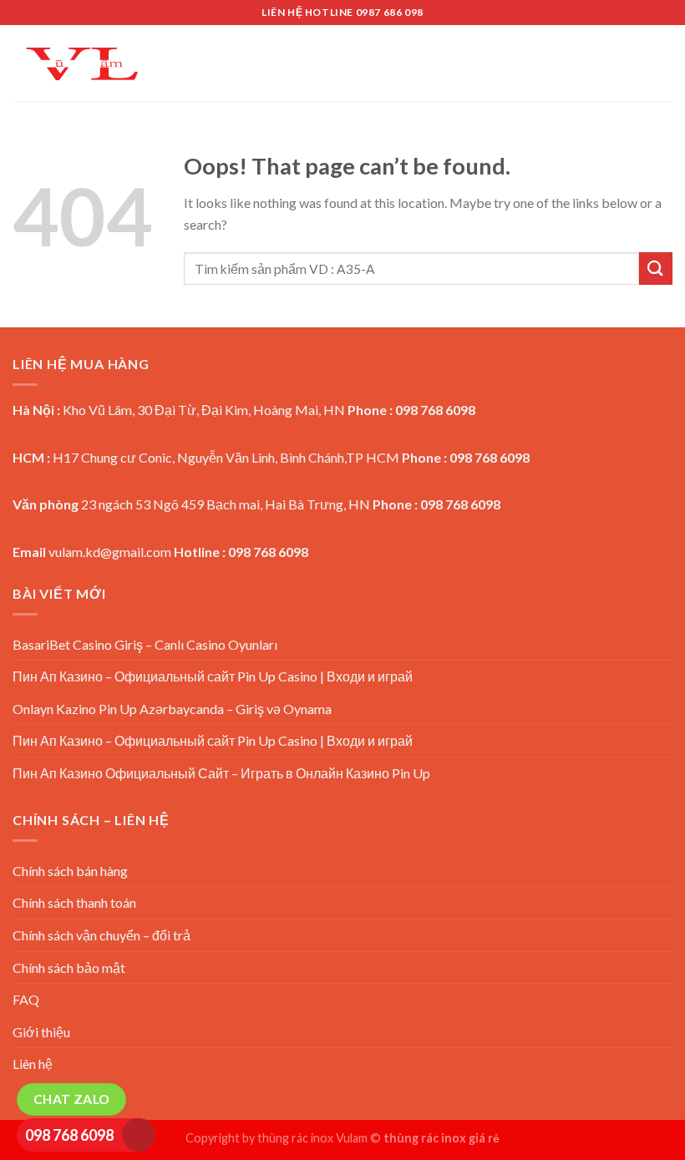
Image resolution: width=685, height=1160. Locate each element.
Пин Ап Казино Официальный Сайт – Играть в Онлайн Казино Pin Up (221, 773)
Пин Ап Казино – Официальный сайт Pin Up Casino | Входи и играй (213, 676)
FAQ (26, 999)
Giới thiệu (41, 1032)
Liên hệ (33, 1063)
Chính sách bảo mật (69, 967)
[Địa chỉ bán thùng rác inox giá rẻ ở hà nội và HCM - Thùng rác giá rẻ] (82, 63)
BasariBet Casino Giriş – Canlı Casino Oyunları (145, 644)
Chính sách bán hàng (70, 871)
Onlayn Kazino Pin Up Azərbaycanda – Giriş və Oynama (172, 709)
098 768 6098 (69, 1135)
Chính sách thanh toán (74, 902)
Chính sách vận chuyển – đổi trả (101, 935)
